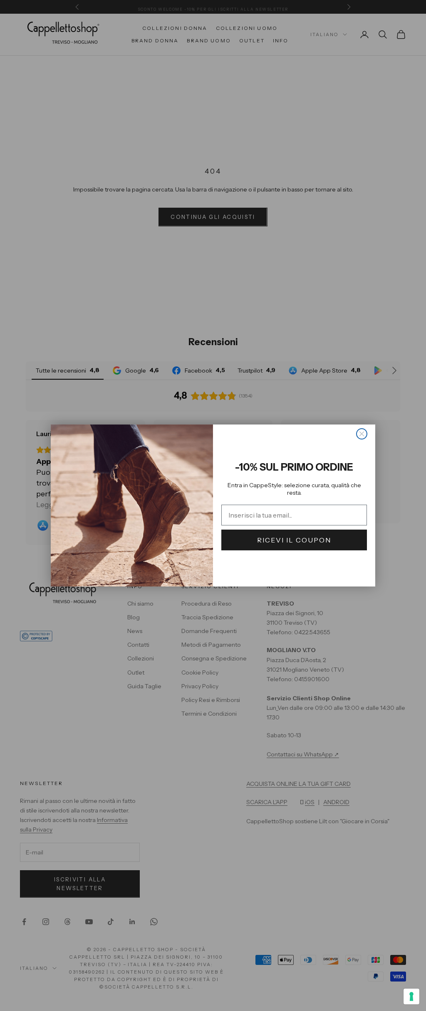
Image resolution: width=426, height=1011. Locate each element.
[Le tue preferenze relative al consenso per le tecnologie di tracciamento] (411, 996)
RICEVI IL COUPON (294, 540)
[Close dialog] (362, 434)
